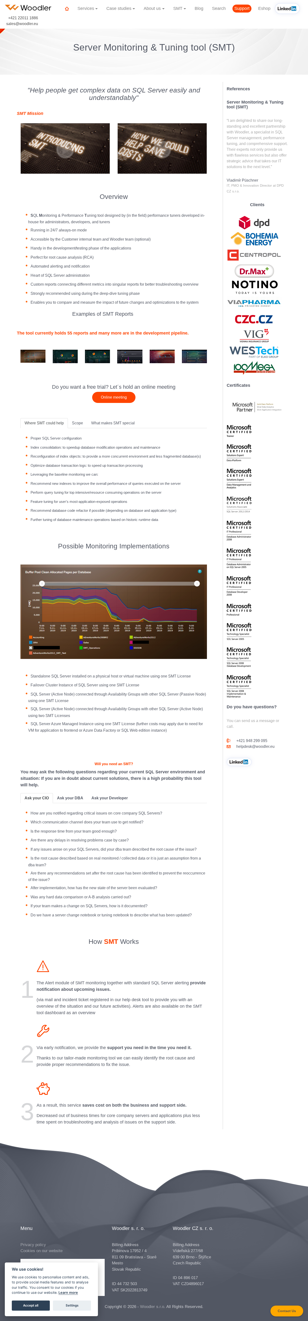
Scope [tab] (77, 423)
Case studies (118, 8)
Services (85, 8)
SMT (177, 8)
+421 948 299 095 (251, 741)
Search (219, 8)
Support (242, 8)
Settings (72, 1306)
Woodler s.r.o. (152, 1306)
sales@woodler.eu (22, 24)
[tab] (36, 798)
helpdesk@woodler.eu (255, 746)
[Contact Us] (286, 1315)
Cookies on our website (41, 1251)
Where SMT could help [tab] (44, 423)
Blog (199, 8)
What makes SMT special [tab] (113, 423)
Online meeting (114, 397)
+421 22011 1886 (23, 18)
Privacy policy (33, 1244)
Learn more (68, 1293)
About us (152, 8)
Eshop (264, 8)
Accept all (30, 1306)
